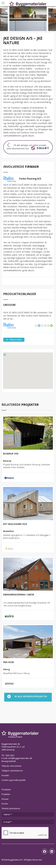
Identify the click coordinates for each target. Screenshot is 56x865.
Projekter (6, 794)
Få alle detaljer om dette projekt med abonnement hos (26, 147)
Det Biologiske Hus (15, 523)
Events (5, 803)
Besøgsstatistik (9, 761)
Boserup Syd (11, 453)
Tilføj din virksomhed (11, 766)
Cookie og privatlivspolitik (14, 780)
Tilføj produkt (15, 339)
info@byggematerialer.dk (20, 758)
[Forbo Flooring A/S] (9, 325)
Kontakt (5, 775)
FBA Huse (8, 662)
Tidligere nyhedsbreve (12, 770)
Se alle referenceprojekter (30, 696)
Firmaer (5, 799)
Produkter (6, 789)
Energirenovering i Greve (18, 594)
